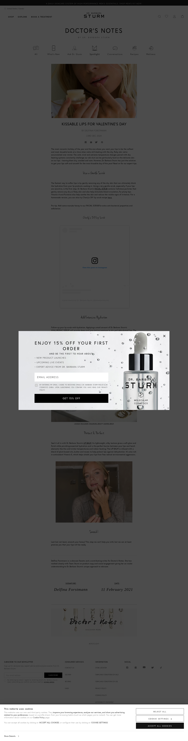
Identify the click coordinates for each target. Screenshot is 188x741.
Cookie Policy (39, 717)
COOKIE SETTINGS (158, 719)
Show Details (9, 736)
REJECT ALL (160, 711)
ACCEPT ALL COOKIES (160, 726)
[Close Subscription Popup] (164, 336)
